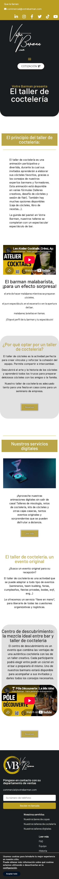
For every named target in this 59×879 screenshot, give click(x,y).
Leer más (44, 836)
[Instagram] (24, 16)
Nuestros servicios (34, 814)
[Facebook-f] (32, 16)
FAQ (41, 841)
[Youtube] (55, 16)
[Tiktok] (48, 16)
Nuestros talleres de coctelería (40, 823)
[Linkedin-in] (16, 16)
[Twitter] (40, 16)
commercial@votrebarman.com (20, 789)
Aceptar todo (11, 874)
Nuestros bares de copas (37, 819)
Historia (43, 850)
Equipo (42, 845)
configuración (10, 868)
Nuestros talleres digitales (37, 828)
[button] (29, 59)
